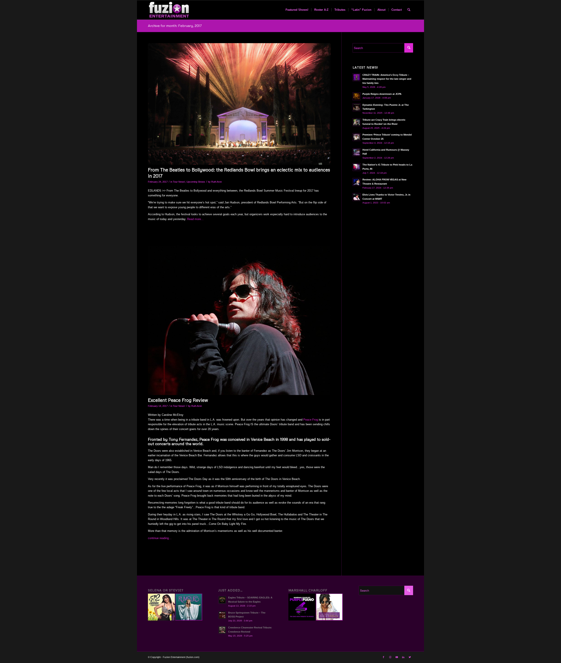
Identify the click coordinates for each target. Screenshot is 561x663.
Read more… (195, 219)
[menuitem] (297, 9)
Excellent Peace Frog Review (178, 400)
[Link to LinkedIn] (403, 657)
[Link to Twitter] (410, 657)
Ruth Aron (216, 181)
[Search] (409, 9)
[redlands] (239, 104)
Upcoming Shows (195, 181)
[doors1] (239, 320)
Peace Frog (310, 419)
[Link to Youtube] (396, 657)
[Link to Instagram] (390, 657)
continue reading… (160, 538)
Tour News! (179, 181)
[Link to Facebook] (383, 657)
